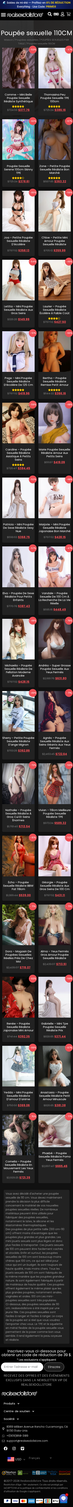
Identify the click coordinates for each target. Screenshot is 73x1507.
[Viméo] (22, 1448)
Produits (9, 1403)
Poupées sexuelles (26, 40)
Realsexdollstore (30, 1481)
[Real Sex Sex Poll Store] (25, 14)
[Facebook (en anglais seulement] (5, 1448)
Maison (8, 40)
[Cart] (68, 14)
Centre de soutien (17, 1411)
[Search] (50, 14)
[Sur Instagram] (14, 1448)
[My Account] (62, 14)
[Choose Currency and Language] (56, 14)
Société (9, 1419)
